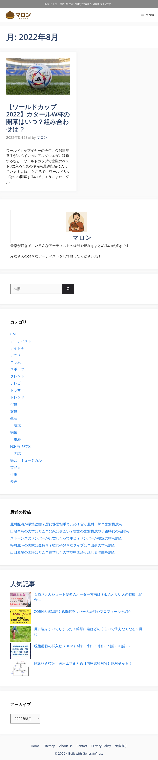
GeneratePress (93, 753)
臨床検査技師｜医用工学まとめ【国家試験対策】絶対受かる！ (83, 663)
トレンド (17, 397)
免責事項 (121, 746)
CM (13, 334)
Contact (82, 746)
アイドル (17, 348)
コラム (15, 362)
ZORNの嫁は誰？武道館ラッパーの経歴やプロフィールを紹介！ (84, 611)
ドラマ (15, 390)
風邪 (17, 439)
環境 (17, 425)
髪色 (13, 481)
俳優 (13, 404)
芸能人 (15, 467)
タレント (17, 376)
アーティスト (20, 341)
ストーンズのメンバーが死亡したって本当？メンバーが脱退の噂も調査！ (68, 538)
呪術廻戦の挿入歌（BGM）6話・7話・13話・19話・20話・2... (84, 646)
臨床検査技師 (20, 446)
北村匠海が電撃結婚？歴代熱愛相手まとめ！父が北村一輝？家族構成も (66, 524)
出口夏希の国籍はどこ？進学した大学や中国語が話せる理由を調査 (62, 552)
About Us (65, 746)
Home (35, 746)
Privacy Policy (101, 746)
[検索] (68, 289)
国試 (17, 453)
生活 (13, 418)
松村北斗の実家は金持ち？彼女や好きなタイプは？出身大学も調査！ (64, 545)
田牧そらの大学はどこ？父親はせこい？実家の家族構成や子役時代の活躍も (69, 531)
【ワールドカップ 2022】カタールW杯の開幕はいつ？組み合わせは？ (38, 117)
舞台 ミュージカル (26, 460)
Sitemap (49, 746)
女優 (13, 411)
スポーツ (17, 369)
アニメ (15, 355)
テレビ (15, 383)
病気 (13, 432)
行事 (13, 474)
